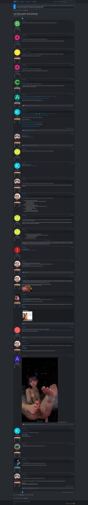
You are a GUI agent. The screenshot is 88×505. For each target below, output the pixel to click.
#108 (73, 134)
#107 (73, 109)
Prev (15, 18)
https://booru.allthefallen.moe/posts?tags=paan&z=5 (30, 126)
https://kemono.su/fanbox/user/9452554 (29, 124)
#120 (73, 341)
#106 (73, 94)
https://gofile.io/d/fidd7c (26, 265)
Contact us (68, 503)
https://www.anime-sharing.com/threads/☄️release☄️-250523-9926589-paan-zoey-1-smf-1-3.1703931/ (39, 96)
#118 (73, 294)
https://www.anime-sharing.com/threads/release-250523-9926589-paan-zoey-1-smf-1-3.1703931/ (39, 113)
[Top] (72, 503)
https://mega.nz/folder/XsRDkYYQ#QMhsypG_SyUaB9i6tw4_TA (32, 122)
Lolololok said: (25, 461)
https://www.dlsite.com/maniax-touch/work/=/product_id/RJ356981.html (34, 330)
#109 (73, 149)
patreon (32, 15)
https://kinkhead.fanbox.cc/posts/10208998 (29, 165)
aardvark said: (25, 111)
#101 (73, 21)
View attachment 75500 (26, 432)
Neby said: (24, 37)
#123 (73, 444)
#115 (73, 247)
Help (71, 503)
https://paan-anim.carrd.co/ (26, 120)
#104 (73, 64)
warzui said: (24, 181)
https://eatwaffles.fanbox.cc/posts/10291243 (29, 250)
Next (30, 18)
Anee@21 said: (25, 430)
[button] (24, 2)
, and (29, 130)
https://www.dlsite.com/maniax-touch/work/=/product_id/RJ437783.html (60, 330)
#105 (73, 79)
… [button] (26, 18)
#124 (73, 459)
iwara (27, 15)
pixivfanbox (36, 15)
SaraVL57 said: (25, 81)
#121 (73, 356)
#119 (73, 327)
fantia (25, 15)
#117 (73, 276)
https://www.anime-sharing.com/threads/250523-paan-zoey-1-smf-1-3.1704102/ (35, 98)
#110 (73, 163)
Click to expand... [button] (48, 240)
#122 (73, 428)
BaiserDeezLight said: (26, 217)
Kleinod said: (25, 231)
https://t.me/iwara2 (25, 435)
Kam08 (15, 15)
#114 (73, 229)
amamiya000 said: (25, 343)
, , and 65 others (31, 488)
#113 (73, 215)
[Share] (71, 21)
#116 (73, 261)
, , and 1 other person (32, 105)
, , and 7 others (30, 145)
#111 (73, 179)
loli (29, 15)
